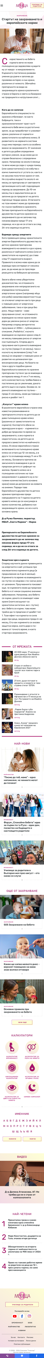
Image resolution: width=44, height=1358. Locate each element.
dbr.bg (16, 660)
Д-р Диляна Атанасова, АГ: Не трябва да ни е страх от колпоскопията (22, 1194)
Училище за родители (37, 5)
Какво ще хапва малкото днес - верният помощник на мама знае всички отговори (22, 967)
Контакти (21, 1337)
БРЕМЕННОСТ (17, 1323)
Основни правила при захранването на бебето (18, 1010)
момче (33, 1139)
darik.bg (17, 705)
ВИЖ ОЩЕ (22, 1022)
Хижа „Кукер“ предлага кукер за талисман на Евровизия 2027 (26, 725)
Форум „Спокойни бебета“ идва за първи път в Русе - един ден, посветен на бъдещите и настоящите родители (22, 826)
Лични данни (31, 1341)
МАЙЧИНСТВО (14, 1327)
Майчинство (9, 774)
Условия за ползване (16, 1341)
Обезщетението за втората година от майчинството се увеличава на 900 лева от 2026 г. (24, 1250)
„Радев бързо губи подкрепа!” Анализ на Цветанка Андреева (25, 711)
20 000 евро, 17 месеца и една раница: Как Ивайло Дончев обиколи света (26, 654)
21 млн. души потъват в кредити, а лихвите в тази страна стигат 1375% (27, 683)
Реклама (30, 1337)
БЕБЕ (30, 1323)
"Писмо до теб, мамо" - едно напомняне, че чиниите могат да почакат (21, 780)
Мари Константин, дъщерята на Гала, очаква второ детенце (24, 1237)
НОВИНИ (22, 1330)
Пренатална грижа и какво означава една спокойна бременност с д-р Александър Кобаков (24, 1224)
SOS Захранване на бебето (19, 924)
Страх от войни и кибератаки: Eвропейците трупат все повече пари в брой (27, 669)
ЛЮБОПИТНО (30, 1327)
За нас (13, 1337)
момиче (12, 1139)
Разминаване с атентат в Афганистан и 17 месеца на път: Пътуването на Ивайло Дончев (28, 697)
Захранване (8, 922)
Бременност (8, 820)
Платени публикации (22, 1344)
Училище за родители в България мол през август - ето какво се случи (21, 873)
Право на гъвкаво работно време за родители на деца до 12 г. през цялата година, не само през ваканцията (25, 1266)
